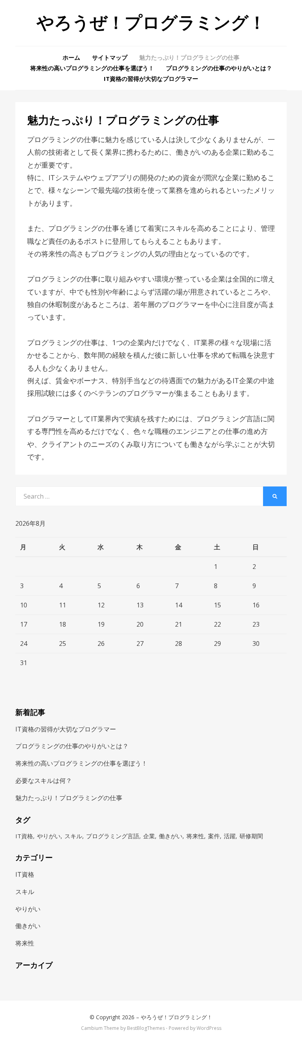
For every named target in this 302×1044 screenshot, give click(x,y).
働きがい (170, 836)
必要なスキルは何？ (43, 780)
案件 (214, 836)
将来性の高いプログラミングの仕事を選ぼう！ (92, 68)
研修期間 (251, 836)
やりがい (49, 836)
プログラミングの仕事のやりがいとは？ (219, 68)
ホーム (71, 57)
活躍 (230, 836)
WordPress (209, 1028)
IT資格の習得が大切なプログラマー (151, 78)
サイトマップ (109, 57)
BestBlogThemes (146, 1028)
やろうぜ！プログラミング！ (151, 23)
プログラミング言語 (112, 836)
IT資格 (24, 836)
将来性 (195, 836)
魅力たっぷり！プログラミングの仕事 (189, 57)
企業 (149, 836)
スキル (73, 836)
